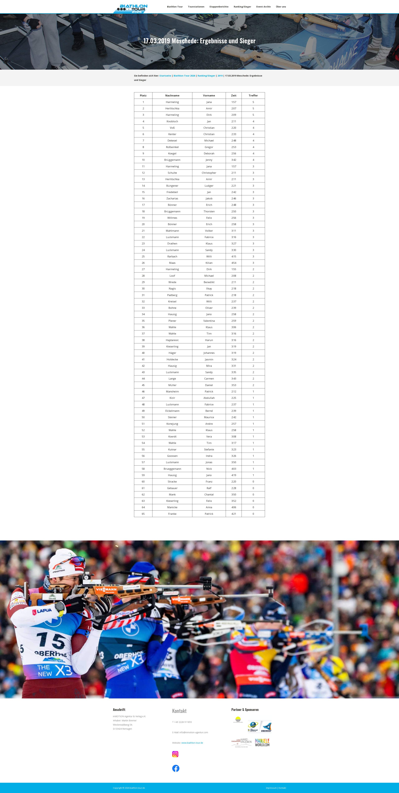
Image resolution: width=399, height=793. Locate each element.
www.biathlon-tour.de (192, 742)
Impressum (271, 787)
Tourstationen (196, 6)
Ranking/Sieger (242, 6)
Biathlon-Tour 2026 (184, 75)
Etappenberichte (219, 6)
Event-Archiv (263, 6)
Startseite (165, 75)
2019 (220, 75)
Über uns (281, 6)
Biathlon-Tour (175, 6)
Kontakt (282, 787)
